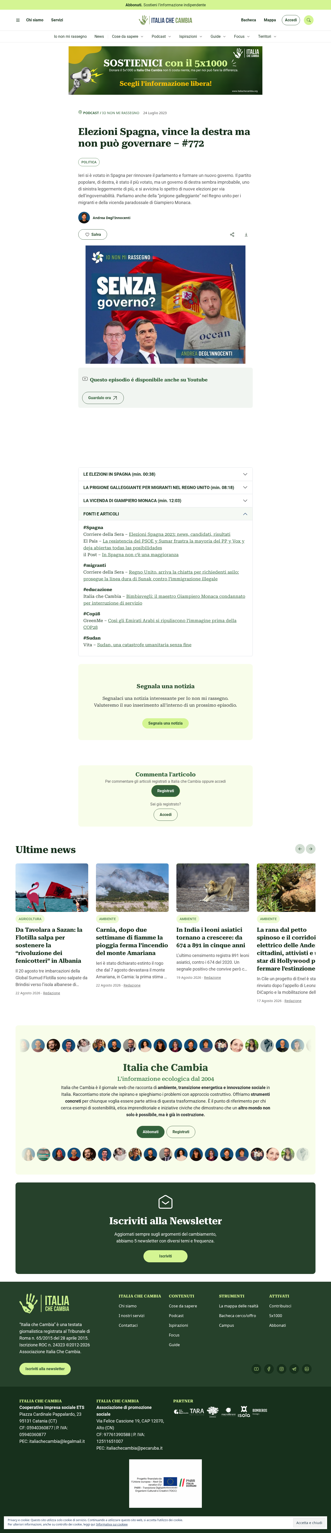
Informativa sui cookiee (112, 1524)
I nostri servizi (131, 1315)
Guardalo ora (99, 397)
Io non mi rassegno (120, 113)
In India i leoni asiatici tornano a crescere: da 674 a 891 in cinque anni (210, 937)
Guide (174, 1344)
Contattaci (128, 1325)
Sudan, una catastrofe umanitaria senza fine (144, 644)
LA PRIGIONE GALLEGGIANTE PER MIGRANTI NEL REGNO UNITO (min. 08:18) (158, 487)
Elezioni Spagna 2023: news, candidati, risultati (179, 534)
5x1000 (275, 1315)
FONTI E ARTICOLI (101, 513)
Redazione (51, 993)
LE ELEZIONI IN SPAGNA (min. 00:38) (119, 474)
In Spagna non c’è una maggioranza (140, 554)
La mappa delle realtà (238, 1306)
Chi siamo (128, 1306)
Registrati (165, 791)
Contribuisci (280, 1306)
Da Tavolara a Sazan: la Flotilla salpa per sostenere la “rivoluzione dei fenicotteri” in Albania (49, 945)
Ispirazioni (178, 1325)
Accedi (291, 20)
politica (88, 162)
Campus (226, 1325)
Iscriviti (165, 1256)
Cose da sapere (183, 1306)
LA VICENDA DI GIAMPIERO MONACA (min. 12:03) (132, 500)
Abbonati (150, 1132)
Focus (174, 1335)
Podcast (91, 113)
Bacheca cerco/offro (237, 1315)
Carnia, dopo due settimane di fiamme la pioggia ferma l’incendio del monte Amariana (132, 941)
